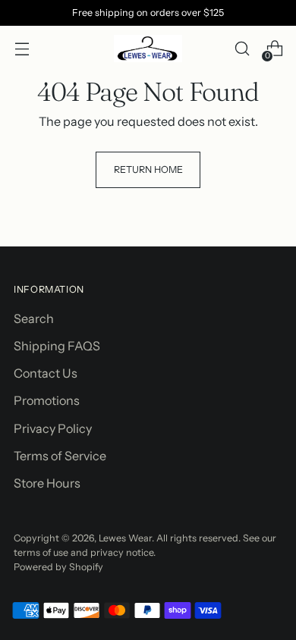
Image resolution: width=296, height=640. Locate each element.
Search (34, 318)
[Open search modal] (241, 48)
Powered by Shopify (58, 567)
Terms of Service (60, 455)
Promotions (47, 400)
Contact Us (45, 373)
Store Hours (47, 483)
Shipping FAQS (57, 345)
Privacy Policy (53, 428)
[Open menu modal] (21, 48)
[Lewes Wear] (148, 48)
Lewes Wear (125, 538)
